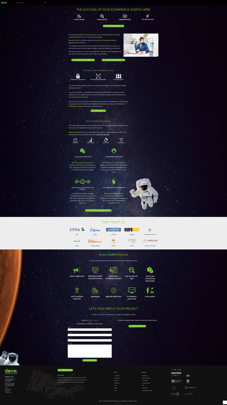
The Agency (117, 375)
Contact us (98, 110)
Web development (146, 378)
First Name (70, 332)
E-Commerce (145, 380)
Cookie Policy (8, 392)
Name (69, 327)
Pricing (115, 388)
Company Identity (146, 383)
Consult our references (113, 60)
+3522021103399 (10, 384)
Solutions (116, 380)
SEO (143, 385)
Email (69, 338)
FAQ (115, 390)
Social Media (145, 388)
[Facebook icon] (115, 403)
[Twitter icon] (117, 403)
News (115, 385)
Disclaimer (7, 390)
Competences (117, 378)
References (116, 383)
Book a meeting (137, 326)
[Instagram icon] (120, 403)
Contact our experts (113, 26)
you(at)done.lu (11, 385)
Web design (144, 375)
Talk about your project (83, 60)
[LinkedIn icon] (118, 403)
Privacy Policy (8, 389)
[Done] (4, 2)
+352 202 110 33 (93, 320)
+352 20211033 (11, 383)
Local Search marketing (147, 390)
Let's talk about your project (98, 210)
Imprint (6, 387)
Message (70, 343)
